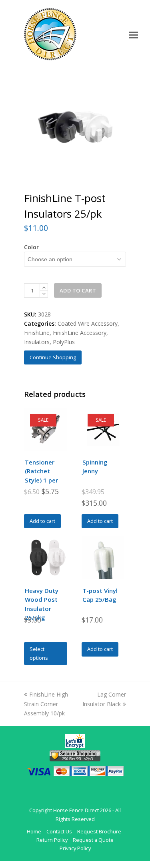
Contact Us (59, 831)
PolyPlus (64, 342)
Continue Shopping (53, 357)
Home (34, 831)
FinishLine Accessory (79, 332)
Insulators (37, 342)
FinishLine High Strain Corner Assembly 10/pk (46, 704)
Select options (39, 653)
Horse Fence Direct (76, 810)
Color (31, 247)
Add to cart (78, 290)
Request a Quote (93, 839)
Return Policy (52, 839)
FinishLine (37, 332)
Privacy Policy (75, 848)
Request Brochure (99, 831)
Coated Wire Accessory (88, 323)
